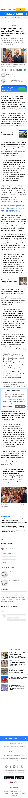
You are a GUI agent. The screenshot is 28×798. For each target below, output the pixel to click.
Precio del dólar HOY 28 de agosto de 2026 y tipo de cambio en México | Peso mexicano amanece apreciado (17, 671)
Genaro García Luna (9, 358)
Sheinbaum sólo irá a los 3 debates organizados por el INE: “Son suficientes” (9, 281)
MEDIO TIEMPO (13, 791)
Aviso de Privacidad (11, 743)
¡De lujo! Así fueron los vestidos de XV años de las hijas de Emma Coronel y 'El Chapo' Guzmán (17, 663)
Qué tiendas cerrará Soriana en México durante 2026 (18, 677)
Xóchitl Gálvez (21, 109)
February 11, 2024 (17, 201)
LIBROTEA (14, 795)
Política (26, 17)
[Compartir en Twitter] (8, 70)
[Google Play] (9, 778)
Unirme (21, 89)
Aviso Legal (20, 743)
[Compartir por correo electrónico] (14, 70)
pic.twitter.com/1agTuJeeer (8, 197)
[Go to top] (25, 738)
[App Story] (19, 777)
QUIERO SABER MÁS (7, 406)
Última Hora (4, 17)
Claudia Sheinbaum (14, 219)
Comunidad (13, 17)
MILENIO (6, 791)
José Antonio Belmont (13, 80)
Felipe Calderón (7, 553)
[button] (24, 70)
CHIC (19, 791)
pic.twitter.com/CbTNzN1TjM (9, 384)
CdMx (9, 9)
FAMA (24, 791)
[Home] (14, 14)
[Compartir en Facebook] (5, 70)
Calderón (14, 121)
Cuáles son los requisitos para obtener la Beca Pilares (9, 133)
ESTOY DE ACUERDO (20, 406)
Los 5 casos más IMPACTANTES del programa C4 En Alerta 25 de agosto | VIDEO (17, 687)
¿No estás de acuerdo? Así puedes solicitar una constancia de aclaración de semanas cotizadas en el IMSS (17, 655)
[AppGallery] (14, 782)
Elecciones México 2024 (9, 558)
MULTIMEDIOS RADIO (20, 793)
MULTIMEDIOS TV (9, 793)
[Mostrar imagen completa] (24, 489)
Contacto (22, 746)
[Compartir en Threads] (11, 70)
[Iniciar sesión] (26, 14)
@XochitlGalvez (5, 188)
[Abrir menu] (1, 13)
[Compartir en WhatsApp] (2, 70)
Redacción (9, 75)
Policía (19, 17)
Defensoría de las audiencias (11, 746)
